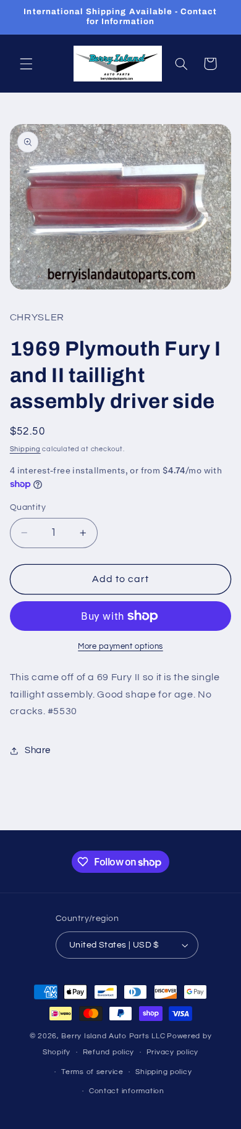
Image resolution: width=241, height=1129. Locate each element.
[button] (26, 63)
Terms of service (92, 1072)
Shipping (25, 449)
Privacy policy (172, 1052)
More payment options (120, 647)
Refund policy (109, 1052)
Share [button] (38, 750)
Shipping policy (163, 1072)
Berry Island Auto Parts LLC (113, 1036)
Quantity (28, 507)
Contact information (126, 1091)
